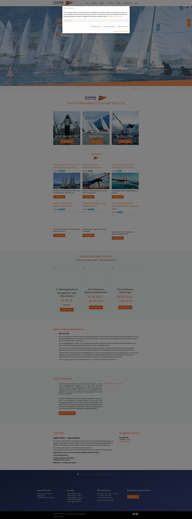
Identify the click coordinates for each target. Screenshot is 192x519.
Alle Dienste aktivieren (123, 26)
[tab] (96, 20)
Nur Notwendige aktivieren (109, 26)
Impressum (119, 16)
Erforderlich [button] (69, 20)
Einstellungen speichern (96, 26)
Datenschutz (111, 16)
